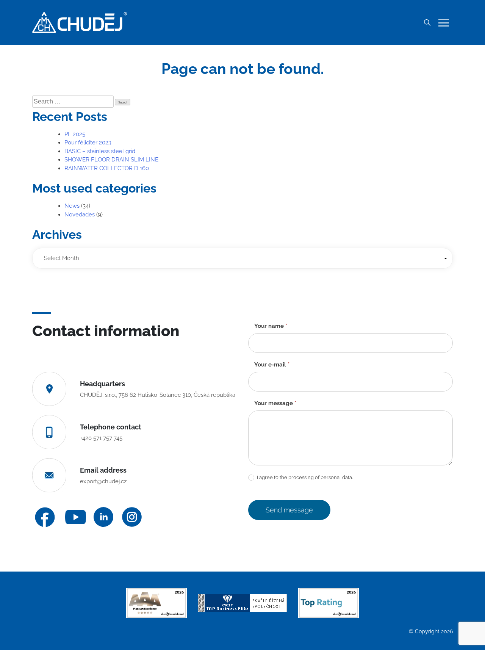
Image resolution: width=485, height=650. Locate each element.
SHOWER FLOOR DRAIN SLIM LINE (111, 159)
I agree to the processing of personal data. (304, 477)
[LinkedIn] (103, 517)
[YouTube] (75, 517)
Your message (275, 403)
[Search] (427, 22)
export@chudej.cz (103, 481)
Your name (270, 326)
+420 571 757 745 (101, 438)
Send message (289, 510)
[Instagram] (132, 517)
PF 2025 (74, 134)
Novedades (79, 214)
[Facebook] (45, 517)
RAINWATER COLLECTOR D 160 (106, 168)
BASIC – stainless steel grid (99, 151)
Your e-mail (271, 364)
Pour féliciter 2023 (87, 142)
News (72, 205)
